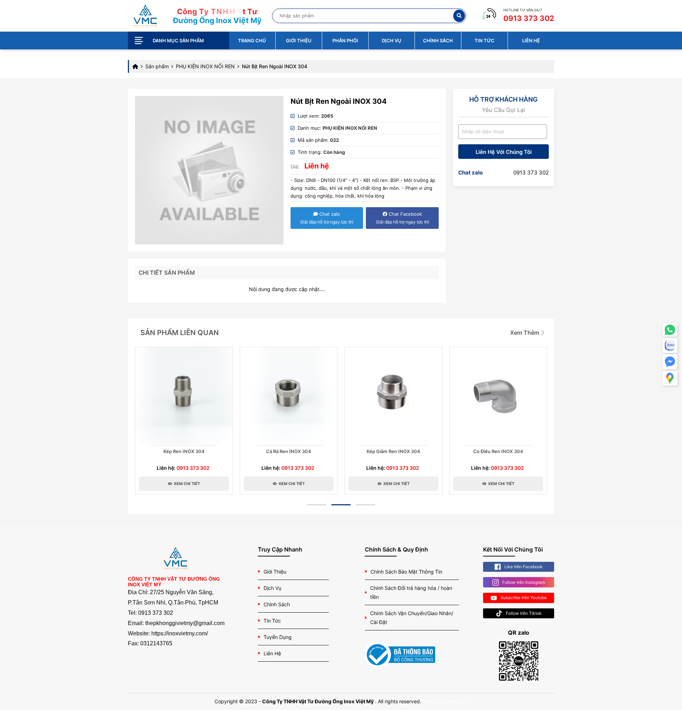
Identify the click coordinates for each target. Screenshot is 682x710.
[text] (366, 15)
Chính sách (438, 40)
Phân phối (345, 40)
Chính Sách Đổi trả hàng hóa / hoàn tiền (411, 592)
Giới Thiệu (275, 572)
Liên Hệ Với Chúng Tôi (504, 152)
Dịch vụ (391, 40)
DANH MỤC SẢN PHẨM (178, 40)
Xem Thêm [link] (525, 332)
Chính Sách (277, 604)
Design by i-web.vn (445, 701)
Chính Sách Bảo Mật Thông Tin (406, 572)
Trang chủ (252, 40)
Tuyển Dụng (278, 637)
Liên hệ (531, 40)
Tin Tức (272, 621)
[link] (145, 15)
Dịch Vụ (272, 588)
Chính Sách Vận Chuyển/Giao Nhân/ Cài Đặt (411, 617)
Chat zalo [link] (470, 173)
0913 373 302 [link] (531, 173)
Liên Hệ (272, 653)
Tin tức (484, 40)
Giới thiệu (299, 40)
